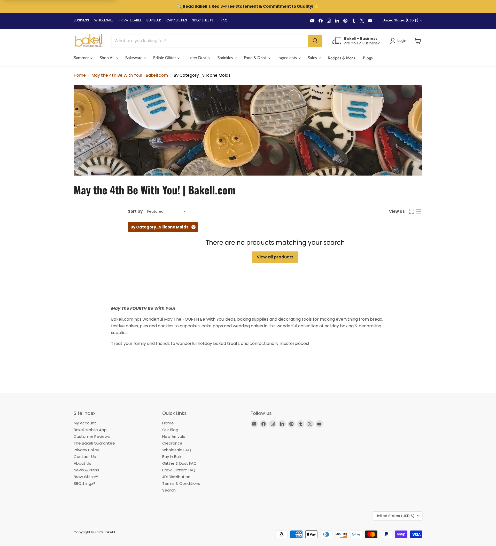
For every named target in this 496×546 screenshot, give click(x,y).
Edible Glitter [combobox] (165, 57)
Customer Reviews (92, 436)
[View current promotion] (248, 7)
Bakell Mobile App (90, 429)
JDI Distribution (176, 476)
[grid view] (411, 211)
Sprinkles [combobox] (225, 57)
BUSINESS (81, 20)
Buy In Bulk (171, 456)
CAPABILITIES (176, 20)
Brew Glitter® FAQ (178, 470)
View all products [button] (275, 257)
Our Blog (170, 429)
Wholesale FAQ (176, 450)
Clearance (172, 443)
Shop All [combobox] (107, 57)
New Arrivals (173, 436)
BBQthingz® (84, 483)
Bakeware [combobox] (134, 57)
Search (169, 490)
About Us (82, 463)
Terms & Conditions (181, 483)
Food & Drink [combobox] (256, 57)
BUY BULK (153, 20)
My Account (85, 423)
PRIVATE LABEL (130, 20)
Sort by (135, 211)
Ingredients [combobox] (287, 57)
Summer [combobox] (82, 57)
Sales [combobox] (313, 57)
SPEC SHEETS (202, 20)
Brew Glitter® (86, 476)
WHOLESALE (103, 20)
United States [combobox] (400, 20)
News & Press (86, 470)
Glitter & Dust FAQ (179, 463)
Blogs (368, 58)
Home (80, 75)
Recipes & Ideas (341, 58)
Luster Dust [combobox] (197, 57)
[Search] (315, 41)
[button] (418, 40)
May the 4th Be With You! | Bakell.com (129, 75)
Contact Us (85, 456)
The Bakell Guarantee (94, 443)
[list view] (418, 211)
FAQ (224, 20)
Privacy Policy (86, 450)
